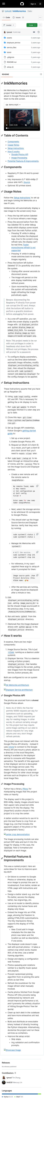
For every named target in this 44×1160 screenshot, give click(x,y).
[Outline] (41, 74)
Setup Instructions (16, 148)
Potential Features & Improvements (23, 161)
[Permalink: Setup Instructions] (2, 382)
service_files (11, 47)
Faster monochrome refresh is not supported (23, 247)
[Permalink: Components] (2, 167)
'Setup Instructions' (22, 197)
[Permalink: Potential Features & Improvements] (2, 858)
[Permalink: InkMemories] (2, 83)
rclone (11, 747)
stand (9, 52)
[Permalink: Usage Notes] (2, 191)
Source (27, 182)
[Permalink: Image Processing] (2, 784)
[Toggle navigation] (3, 3)
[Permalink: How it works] (2, 635)
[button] (37, 486)
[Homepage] (22, 4)
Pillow (25, 789)
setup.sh (10, 67)
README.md (11, 62)
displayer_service (13, 43)
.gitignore (10, 57)
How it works (13, 151)
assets (9, 38)
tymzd (8, 11)
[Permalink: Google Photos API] (2, 695)
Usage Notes (13, 145)
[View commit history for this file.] (39, 32)
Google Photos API (19, 154)
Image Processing (19, 158)
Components (13, 141)
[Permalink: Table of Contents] (2, 135)
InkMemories (19, 11)
